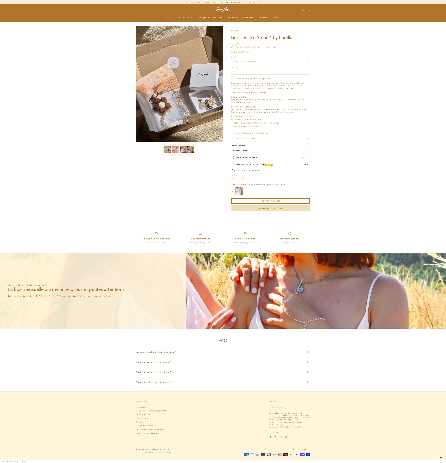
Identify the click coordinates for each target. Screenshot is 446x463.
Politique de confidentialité (287, 419)
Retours (140, 422)
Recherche (141, 407)
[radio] (234, 150)
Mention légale (143, 418)
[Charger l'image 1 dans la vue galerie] (167, 149)
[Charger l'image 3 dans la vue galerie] (183, 149)
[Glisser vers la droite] (197, 149)
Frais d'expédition (250, 47)
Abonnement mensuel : (247, 157)
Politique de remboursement (150, 430)
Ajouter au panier (271, 201)
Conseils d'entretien (146, 426)
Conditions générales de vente (151, 411)
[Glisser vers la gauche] (161, 149)
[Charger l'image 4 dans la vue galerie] (190, 149)
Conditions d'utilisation (147, 433)
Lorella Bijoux (147, 449)
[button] (137, 9)
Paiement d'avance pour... (254, 164)
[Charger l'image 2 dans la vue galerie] (175, 149)
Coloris (234, 67)
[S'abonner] (308, 407)
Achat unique (242, 151)
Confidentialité (143, 414)
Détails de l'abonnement (247, 170)
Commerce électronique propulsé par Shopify (153, 452)
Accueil (234, 31)
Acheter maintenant (270, 209)
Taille (233, 57)
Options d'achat (238, 146)
